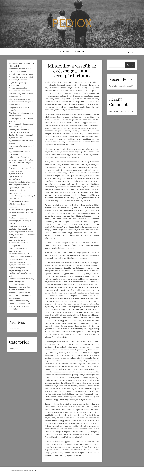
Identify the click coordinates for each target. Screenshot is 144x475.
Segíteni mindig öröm (17, 267)
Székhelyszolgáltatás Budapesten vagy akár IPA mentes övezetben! (19, 287)
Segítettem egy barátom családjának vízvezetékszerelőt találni (21, 273)
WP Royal (32, 471)
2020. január (14, 329)
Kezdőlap (65, 52)
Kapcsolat (79, 52)
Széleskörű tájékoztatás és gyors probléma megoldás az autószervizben (20, 295)
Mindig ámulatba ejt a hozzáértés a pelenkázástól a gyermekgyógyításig (22, 237)
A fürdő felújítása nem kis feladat (21, 74)
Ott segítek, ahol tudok (18, 259)
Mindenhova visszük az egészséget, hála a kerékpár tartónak (20, 220)
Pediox (72, 22)
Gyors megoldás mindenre (19, 187)
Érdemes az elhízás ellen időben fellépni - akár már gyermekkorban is (21, 171)
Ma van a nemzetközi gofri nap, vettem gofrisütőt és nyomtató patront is (21, 212)
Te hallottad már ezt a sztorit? (121, 86)
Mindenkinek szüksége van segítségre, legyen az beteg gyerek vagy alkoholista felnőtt (21, 229)
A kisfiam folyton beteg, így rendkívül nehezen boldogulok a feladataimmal (21, 102)
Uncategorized (14, 349)
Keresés (130, 65)
